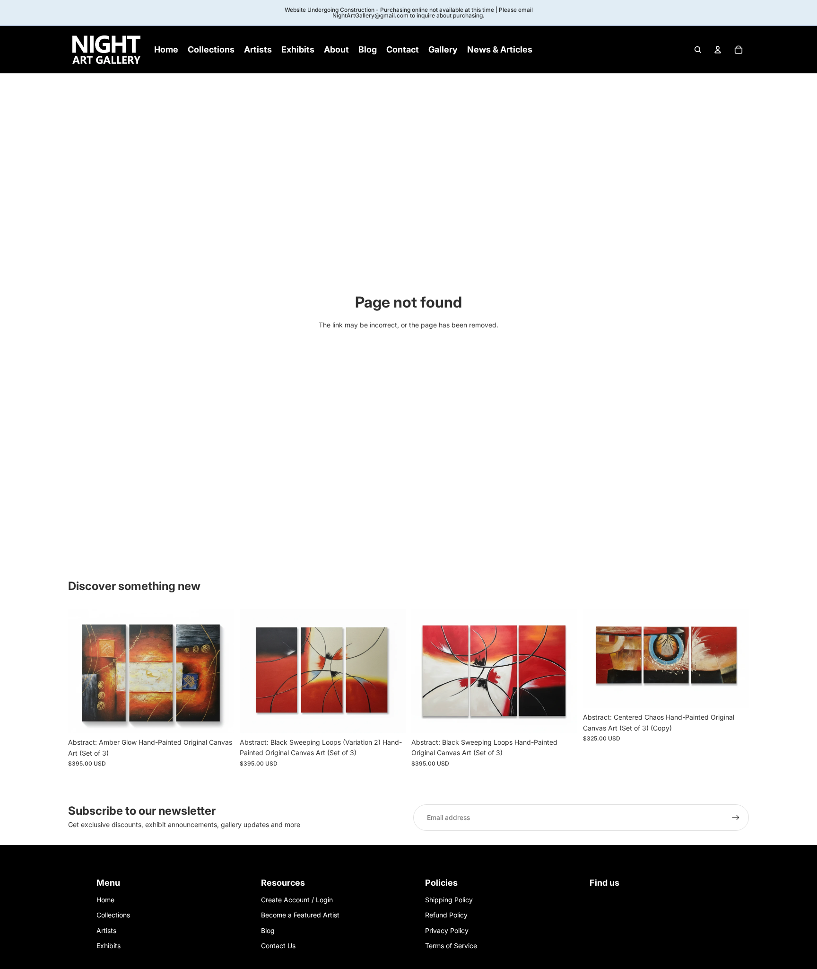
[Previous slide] (82, 671)
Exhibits (108, 946)
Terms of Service (451, 946)
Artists (106, 930)
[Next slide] (220, 671)
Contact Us (278, 946)
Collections (113, 915)
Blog (268, 930)
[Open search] (697, 49)
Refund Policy (446, 915)
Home (105, 900)
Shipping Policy (449, 900)
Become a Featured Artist (300, 915)
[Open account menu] (717, 49)
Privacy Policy (447, 930)
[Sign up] (736, 818)
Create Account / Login (297, 900)
